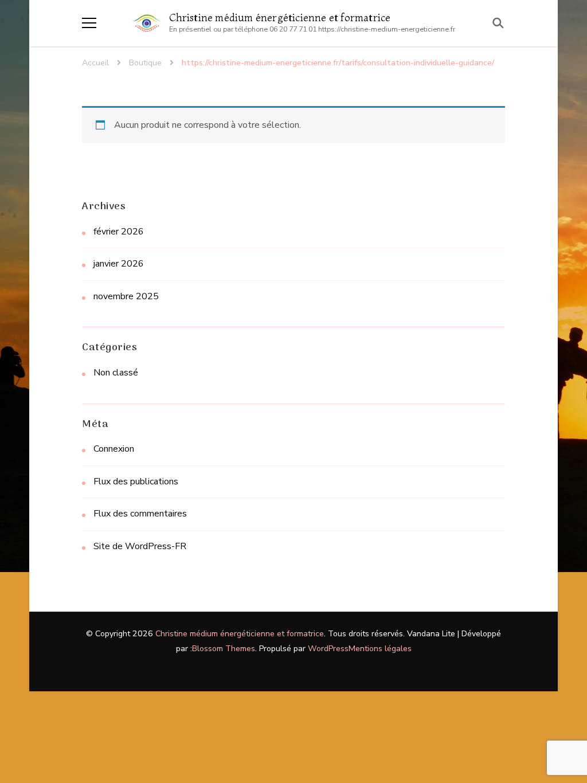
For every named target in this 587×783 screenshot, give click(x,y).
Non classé (115, 372)
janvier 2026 (118, 263)
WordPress (328, 648)
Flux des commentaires (140, 513)
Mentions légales (380, 648)
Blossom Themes (223, 648)
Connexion (113, 449)
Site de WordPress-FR (139, 546)
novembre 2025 (126, 296)
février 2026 (118, 231)
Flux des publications (135, 481)
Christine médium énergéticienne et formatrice (280, 17)
